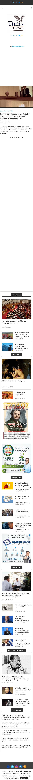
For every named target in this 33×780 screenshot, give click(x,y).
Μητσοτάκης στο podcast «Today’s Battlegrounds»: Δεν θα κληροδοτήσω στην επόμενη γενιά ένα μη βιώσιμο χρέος (23, 644)
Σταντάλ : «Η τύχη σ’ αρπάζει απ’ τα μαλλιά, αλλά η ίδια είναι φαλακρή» (23, 691)
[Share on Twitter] (14, 137)
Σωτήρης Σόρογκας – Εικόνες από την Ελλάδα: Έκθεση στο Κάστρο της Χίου (16, 739)
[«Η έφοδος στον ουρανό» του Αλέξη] (7, 512)
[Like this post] (10, 137)
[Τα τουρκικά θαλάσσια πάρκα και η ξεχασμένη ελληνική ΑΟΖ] (7, 525)
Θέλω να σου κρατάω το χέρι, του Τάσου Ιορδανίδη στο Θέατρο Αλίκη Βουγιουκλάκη (15, 731)
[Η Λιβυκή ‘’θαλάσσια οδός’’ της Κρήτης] (7, 499)
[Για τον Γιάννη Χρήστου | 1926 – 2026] (7, 607)
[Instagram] (16, 2)
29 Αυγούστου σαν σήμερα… (13, 381)
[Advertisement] (16, 66)
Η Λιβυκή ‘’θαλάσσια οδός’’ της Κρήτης (22, 497)
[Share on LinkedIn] (18, 137)
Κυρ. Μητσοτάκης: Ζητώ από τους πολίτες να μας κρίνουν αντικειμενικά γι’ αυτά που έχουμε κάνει (16, 597)
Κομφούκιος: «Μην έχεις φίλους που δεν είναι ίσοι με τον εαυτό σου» (23, 702)
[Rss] (22, 2)
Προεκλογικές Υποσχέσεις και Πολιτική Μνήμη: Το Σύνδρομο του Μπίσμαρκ (21, 348)
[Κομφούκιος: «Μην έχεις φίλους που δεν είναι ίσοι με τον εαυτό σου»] (7, 702)
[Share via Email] (22, 137)
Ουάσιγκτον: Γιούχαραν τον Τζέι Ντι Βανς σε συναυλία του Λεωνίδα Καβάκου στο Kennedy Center (15, 116)
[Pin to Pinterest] (16, 137)
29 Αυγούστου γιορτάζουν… (20, 393)
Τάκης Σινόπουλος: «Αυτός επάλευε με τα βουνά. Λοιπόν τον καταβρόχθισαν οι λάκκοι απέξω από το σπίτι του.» (15, 680)
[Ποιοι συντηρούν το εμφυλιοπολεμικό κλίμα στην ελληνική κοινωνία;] (7, 335)
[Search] (31, 7)
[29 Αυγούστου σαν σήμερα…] (16, 369)
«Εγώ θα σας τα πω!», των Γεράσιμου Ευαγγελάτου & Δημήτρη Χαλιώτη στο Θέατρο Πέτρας (16, 717)
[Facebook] (10, 2)
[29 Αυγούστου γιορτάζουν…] (7, 395)
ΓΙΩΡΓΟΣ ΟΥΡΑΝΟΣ (21, 503)
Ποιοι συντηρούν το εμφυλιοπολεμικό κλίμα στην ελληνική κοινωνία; (22, 335)
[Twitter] (13, 2)
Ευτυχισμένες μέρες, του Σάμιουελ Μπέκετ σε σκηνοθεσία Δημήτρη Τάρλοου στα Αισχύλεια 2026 (15, 724)
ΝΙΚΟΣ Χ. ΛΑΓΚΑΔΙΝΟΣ (22, 489)
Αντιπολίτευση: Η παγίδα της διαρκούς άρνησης (14, 322)
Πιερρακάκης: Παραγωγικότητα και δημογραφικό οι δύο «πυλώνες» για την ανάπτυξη (22, 632)
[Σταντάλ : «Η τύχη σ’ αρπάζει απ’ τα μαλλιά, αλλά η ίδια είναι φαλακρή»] (7, 690)
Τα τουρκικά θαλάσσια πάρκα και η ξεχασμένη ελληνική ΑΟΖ (23, 525)
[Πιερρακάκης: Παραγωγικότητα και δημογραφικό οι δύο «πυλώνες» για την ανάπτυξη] (7, 631)
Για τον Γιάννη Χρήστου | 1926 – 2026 (23, 606)
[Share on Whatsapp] (20, 137)
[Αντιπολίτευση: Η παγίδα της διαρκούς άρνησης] (16, 309)
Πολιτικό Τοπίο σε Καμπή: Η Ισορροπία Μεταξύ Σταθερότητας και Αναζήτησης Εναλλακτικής (23, 487)
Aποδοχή (24, 778)
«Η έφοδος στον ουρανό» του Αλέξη (21, 511)
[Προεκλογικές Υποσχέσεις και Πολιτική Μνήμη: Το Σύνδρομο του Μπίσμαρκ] (7, 347)
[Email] (19, 2)
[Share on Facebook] (12, 137)
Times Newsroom (21, 516)
